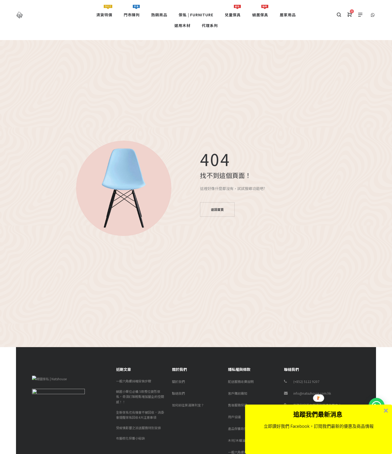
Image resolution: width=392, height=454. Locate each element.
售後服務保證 (237, 405)
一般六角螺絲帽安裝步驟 (133, 381)
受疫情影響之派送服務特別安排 (138, 427)
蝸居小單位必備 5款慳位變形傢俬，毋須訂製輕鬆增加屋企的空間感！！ (140, 396)
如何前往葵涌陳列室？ (188, 405)
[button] (317, 414)
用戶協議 (234, 416)
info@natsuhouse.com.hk (312, 393)
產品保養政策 (237, 428)
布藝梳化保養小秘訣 (130, 438)
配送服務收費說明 (241, 381)
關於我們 (178, 381)
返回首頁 (217, 209)
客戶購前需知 (237, 393)
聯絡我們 (178, 393)
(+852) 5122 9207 (306, 381)
